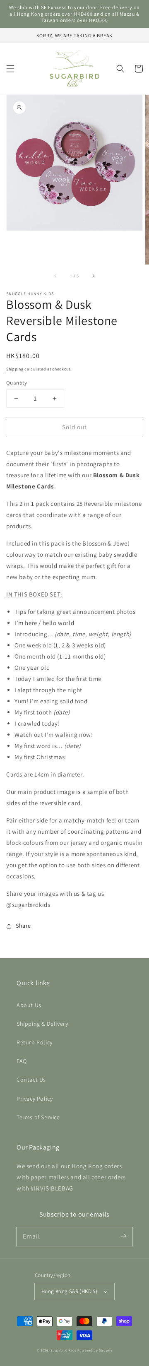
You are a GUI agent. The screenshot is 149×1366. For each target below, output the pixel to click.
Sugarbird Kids (63, 1350)
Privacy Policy (35, 1098)
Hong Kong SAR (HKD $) (69, 1291)
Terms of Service (38, 1117)
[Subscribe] (123, 1236)
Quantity (16, 382)
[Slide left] (56, 276)
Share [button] (23, 925)
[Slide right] (93, 276)
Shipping (15, 369)
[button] (10, 69)
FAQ (22, 1061)
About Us (29, 1005)
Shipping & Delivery (42, 1023)
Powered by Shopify (95, 1350)
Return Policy (35, 1042)
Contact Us (31, 1079)
